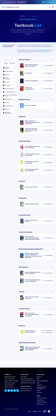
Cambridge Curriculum (10, 376)
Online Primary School (26, 388)
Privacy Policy (40, 400)
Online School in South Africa (28, 383)
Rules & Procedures (42, 402)
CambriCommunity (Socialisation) (41, 387)
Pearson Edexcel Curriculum (11, 381)
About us (39, 376)
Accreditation (40, 404)
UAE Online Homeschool (27, 378)
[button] (52, 7)
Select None (12, 63)
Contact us (39, 392)
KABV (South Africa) (9, 383)
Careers (39, 390)
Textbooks (23, 16)
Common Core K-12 (9, 387)
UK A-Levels (24, 376)
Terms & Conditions (42, 398)
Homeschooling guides (42, 381)
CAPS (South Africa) (9, 378)
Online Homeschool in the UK (28, 381)
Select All (6, 63)
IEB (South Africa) (8, 385)
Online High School (25, 390)
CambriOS (39, 385)
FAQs (38, 378)
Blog (38, 383)
